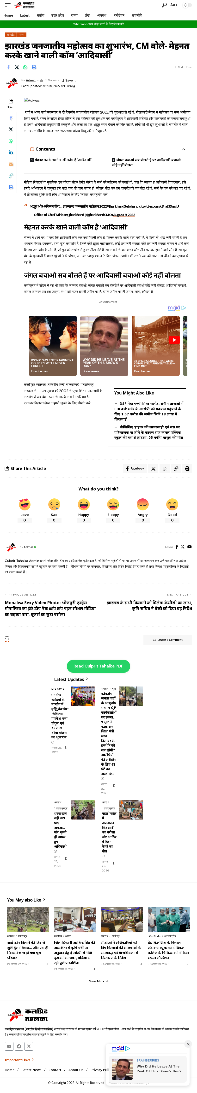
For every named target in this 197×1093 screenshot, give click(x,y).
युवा (114, 689)
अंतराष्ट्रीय (170, 936)
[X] (182, 547)
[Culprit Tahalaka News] (24, 5)
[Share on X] (16, 67)
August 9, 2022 (124, 214)
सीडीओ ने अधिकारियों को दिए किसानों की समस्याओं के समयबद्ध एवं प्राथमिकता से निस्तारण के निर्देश (121, 950)
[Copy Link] (11, 175)
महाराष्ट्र (22, 936)
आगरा (68, 936)
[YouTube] (189, 547)
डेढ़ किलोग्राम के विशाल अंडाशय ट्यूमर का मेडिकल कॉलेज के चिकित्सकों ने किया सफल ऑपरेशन (168, 950)
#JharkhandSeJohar (121, 206)
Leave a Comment (170, 640)
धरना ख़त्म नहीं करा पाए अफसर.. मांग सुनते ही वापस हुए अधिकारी (60, 830)
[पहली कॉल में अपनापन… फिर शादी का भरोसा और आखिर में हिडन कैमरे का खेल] (131, 810)
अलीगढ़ (57, 695)
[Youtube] (9, 1046)
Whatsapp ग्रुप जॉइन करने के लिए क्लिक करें (98, 24)
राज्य (21, 35)
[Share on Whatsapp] (25, 67)
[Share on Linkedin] (11, 152)
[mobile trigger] (9, 5)
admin (31, 80)
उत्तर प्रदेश (62, 808)
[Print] (34, 67)
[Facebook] (177, 547)
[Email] (11, 164)
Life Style (57, 689)
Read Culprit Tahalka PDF (98, 666)
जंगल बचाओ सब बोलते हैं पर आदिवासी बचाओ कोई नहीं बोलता (146, 162)
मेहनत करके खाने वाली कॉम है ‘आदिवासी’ (63, 159)
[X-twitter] (29, 1046)
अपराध (104, 689)
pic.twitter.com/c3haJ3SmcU (157, 206)
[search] (164, 5)
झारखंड (10, 35)
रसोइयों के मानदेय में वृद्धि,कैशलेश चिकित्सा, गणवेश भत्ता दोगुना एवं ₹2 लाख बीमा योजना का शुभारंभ (59, 718)
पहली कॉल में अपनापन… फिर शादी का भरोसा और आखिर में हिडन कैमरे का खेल (109, 832)
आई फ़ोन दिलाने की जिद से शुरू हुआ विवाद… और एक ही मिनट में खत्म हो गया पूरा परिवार (28, 950)
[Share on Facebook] (8, 67)
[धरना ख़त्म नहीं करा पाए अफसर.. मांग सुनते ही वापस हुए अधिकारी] (83, 810)
